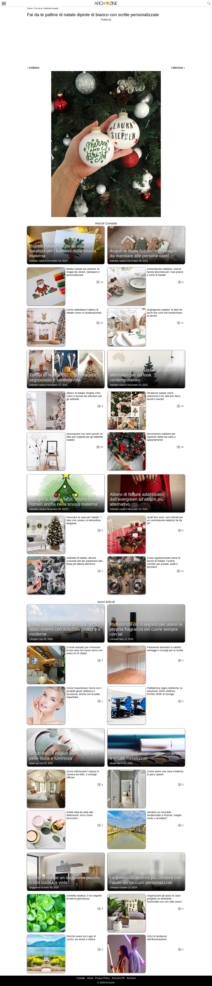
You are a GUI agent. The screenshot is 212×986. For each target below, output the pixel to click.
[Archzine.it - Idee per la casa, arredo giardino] (106, 3)
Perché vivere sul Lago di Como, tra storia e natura (81, 938)
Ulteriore (177, 67)
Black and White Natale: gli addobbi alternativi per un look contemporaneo (144, 375)
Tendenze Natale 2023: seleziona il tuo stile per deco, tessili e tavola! (164, 396)
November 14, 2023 (137, 385)
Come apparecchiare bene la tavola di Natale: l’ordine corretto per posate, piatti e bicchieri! (163, 562)
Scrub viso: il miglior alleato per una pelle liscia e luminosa (63, 756)
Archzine (131, 978)
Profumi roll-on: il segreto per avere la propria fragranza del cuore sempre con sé (146, 629)
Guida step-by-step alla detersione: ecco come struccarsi (79, 815)
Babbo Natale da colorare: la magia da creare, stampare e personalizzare (83, 272)
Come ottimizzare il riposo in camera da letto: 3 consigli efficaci (82, 774)
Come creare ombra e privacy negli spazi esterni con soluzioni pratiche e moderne (65, 629)
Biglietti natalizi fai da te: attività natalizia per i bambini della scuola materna (62, 251)
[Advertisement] (106, 42)
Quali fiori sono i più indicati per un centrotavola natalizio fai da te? (165, 520)
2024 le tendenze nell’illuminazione (157, 938)
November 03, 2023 (137, 509)
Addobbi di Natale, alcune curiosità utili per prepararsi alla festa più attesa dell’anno (84, 560)
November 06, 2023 (57, 509)
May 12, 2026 (126, 639)
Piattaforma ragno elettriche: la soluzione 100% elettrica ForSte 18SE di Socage (164, 691)
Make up (33, 763)
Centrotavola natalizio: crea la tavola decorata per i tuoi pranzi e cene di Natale (165, 272)
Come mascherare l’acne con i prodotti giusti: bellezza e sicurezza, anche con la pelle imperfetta (84, 693)
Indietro (34, 67)
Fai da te (38, 8)
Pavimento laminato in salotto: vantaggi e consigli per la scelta (165, 649)
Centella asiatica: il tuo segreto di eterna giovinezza (84, 897)
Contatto (80, 978)
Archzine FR (118, 978)
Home (30, 8)
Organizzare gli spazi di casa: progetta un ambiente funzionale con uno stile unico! (164, 898)
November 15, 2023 (57, 385)
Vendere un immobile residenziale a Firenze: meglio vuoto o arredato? (164, 815)
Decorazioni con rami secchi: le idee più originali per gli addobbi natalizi (84, 436)
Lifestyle (33, 639)
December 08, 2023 (137, 261)
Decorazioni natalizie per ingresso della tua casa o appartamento (161, 436)
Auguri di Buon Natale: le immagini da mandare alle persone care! (143, 253)
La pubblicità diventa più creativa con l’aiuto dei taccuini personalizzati (145, 880)
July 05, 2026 (46, 639)
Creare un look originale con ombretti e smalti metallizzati (145, 756)
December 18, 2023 (57, 261)
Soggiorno (34, 887)
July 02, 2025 (46, 763)
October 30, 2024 (50, 887)
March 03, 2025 (125, 763)
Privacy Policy (102, 978)
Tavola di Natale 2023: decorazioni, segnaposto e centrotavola (63, 377)
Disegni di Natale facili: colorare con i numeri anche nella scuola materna (65, 501)
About (90, 978)
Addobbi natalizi (51, 8)
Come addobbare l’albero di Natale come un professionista (83, 311)
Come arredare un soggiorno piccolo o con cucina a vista (64, 880)
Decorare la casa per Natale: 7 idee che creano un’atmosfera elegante (84, 520)
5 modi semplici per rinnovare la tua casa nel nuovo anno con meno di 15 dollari (84, 650)
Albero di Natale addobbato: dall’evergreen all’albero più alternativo (137, 499)
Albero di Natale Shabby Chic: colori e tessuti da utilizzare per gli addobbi (84, 396)
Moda (113, 763)
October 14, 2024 (128, 887)
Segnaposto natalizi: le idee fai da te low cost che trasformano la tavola (164, 312)
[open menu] (3, 3)
